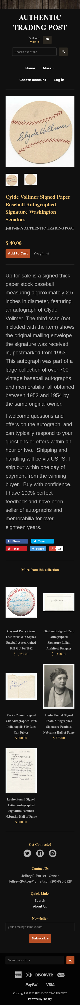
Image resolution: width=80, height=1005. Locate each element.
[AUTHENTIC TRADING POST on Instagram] (52, 854)
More (47, 68)
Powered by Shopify (40, 999)
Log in (59, 80)
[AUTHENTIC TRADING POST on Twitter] (27, 854)
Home (30, 68)
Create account (32, 80)
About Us (40, 906)
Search (40, 900)
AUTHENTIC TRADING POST (40, 22)
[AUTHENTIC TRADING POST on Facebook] (40, 854)
